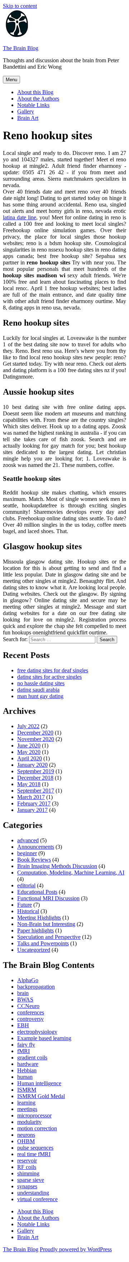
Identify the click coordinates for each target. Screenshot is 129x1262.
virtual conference (37, 1199)
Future (24, 905)
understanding (33, 1193)
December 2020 (35, 733)
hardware (27, 1064)
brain (23, 993)
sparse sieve (30, 1180)
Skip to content (20, 6)
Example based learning (44, 1038)
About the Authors (38, 99)
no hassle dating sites (40, 683)
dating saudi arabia (38, 690)
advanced (28, 840)
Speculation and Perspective (49, 937)
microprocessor (34, 1115)
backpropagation (36, 987)
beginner (27, 853)
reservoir (27, 1161)
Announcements (35, 847)
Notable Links (33, 105)
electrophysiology (37, 1032)
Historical (28, 911)
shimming (28, 1173)
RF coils (26, 1167)
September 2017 (35, 791)
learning (26, 1103)
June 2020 (28, 745)
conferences (30, 1012)
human (25, 1077)
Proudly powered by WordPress (76, 1249)
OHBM (26, 1141)
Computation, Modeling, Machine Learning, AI (70, 872)
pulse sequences (35, 1148)
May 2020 (28, 752)
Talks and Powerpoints (43, 943)
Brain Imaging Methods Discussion (57, 866)
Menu (11, 79)
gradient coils (32, 1057)
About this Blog (35, 92)
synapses (27, 1186)
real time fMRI (34, 1154)
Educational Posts (37, 892)
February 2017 (34, 803)
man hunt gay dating (40, 696)
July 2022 (28, 726)
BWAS (25, 1000)
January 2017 (32, 810)
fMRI (23, 1051)
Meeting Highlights (39, 918)
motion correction (37, 1128)
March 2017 (31, 797)
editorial (26, 885)
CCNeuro (28, 1006)
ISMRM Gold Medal (41, 1096)
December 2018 (35, 778)
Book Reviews (34, 860)
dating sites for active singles (49, 677)
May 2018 (28, 784)
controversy (30, 1019)
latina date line (19, 217)
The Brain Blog (20, 48)
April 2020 (29, 758)
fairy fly (26, 1045)
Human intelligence (39, 1083)
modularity (29, 1122)
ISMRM (26, 1090)
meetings (27, 1109)
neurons (26, 1135)
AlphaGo (27, 980)
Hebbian (27, 1070)
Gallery (25, 111)
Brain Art (27, 118)
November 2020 (35, 739)
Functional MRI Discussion (48, 898)
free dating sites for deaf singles (52, 670)
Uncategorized (33, 950)
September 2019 (35, 771)
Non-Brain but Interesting (46, 924)
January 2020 (32, 765)
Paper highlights (35, 930)
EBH (23, 1025)
